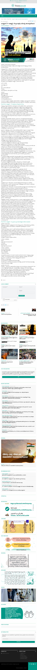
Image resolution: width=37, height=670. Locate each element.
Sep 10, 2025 (12, 477)
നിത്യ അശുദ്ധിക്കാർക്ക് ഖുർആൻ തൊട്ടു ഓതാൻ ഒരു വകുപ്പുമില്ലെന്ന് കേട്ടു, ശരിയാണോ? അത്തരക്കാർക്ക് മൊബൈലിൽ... (16, 398)
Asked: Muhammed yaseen (6, 425)
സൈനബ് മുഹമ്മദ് (5, 477)
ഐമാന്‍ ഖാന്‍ (3, 360)
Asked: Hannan (4, 391)
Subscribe (18, 641)
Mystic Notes (5, 21)
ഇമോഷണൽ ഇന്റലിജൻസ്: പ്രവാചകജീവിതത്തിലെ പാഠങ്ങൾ (14, 475)
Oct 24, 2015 (26, 344)
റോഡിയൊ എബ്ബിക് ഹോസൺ (24, 360)
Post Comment (21, 295)
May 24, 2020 (33, 360)
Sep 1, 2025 (14, 481)
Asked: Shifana (4, 410)
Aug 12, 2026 (11, 410)
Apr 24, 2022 (15, 336)
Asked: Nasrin (4, 430)
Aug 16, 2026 (11, 400)
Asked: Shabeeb (5, 396)
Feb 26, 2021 (10, 360)
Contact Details (24, 657)
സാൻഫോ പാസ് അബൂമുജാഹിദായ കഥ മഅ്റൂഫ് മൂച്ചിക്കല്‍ (13, 490)
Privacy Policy (23, 656)
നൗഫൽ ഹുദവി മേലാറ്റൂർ (5, 25)
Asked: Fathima (4, 420)
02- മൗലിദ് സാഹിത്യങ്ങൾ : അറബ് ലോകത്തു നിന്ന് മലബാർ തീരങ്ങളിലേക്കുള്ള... (18, 486)
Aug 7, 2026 (11, 420)
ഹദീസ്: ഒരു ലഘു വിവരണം (6, 314)
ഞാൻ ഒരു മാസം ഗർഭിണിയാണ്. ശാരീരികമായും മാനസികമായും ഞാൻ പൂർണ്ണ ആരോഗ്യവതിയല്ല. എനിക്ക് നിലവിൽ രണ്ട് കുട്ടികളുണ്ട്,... (17, 412)
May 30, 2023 (34, 313)
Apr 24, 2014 (8, 344)
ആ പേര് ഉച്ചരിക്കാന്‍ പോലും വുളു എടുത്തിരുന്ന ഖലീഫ (29, 315)
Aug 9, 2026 (15, 415)
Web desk (3, 313)
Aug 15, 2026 (12, 405)
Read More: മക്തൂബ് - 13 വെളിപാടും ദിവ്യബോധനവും (12, 104)
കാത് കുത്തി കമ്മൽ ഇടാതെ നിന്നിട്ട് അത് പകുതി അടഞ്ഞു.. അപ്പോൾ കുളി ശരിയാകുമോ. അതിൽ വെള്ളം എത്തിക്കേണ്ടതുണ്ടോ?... (16, 388)
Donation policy (24, 658)
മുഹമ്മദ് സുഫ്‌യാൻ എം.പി (6, 481)
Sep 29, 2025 (12, 473)
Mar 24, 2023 (31, 336)
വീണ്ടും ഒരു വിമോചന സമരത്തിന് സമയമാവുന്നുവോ (12, 465)
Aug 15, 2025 (8, 464)
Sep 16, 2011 (8, 313)
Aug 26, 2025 (15, 485)
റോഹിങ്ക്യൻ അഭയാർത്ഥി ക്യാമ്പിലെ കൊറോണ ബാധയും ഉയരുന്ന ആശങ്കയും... (26, 363)
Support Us (23, 653)
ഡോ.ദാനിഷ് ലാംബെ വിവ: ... (6, 336)
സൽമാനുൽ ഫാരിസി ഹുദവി (7, 485)
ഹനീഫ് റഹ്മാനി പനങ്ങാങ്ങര (25, 313)
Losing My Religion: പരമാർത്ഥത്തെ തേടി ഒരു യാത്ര (12, 482)
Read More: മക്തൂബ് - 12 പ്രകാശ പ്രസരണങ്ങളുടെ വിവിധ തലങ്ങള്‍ (15, 221)
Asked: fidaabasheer (5, 386)
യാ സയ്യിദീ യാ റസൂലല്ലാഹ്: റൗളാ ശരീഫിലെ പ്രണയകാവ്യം (13, 479)
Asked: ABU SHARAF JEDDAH (7, 415)
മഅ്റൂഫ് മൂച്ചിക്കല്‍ (5, 489)
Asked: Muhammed (5, 405)
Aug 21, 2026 (13, 386)
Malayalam (19, 2)
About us (22, 654)
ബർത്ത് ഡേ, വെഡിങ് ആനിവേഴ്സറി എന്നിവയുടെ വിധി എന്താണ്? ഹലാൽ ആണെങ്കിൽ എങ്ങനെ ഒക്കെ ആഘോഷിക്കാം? (17, 408)
